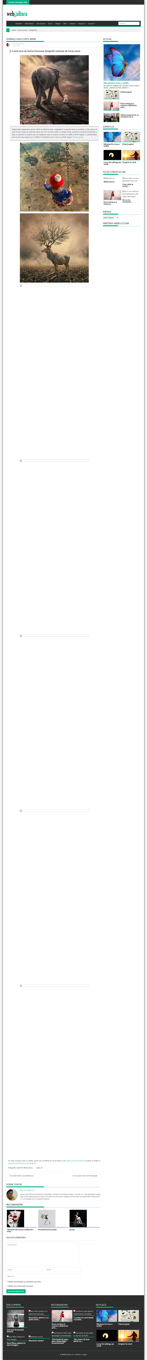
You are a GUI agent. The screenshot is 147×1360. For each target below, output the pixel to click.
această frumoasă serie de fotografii (22, 1163)
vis (42, 1168)
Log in (85, 1354)
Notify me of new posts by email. (20, 1286)
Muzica (72, 24)
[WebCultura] (10, 22)
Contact (78, 1354)
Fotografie (33, 30)
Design (57, 24)
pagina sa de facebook (74, 1161)
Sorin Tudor (16, 46)
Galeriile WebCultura (25, 1168)
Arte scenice (29, 24)
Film (64, 24)
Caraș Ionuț (78, 137)
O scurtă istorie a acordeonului (21, 1176)
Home (14, 30)
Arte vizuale (40, 24)
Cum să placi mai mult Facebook (84, 1176)
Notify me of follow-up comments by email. (24, 1282)
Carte (50, 24)
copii (38, 1168)
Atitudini (18, 24)
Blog (21, 1190)
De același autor (29, 1190)
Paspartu (81, 24)
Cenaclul (91, 24)
